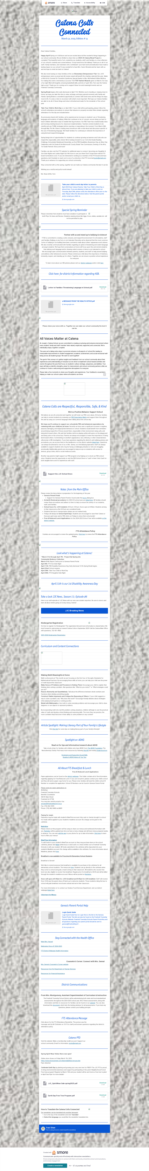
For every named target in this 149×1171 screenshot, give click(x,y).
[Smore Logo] (50, 2)
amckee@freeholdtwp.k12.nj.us (51, 804)
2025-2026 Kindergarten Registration (53, 635)
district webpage (86, 263)
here (101, 263)
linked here (95, 442)
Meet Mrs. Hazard (47, 942)
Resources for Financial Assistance (53, 973)
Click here (82, 534)
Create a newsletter (55, 1166)
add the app (62, 833)
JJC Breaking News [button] (74, 610)
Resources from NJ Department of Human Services (58, 969)
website (92, 1003)
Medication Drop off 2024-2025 (51, 946)
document (56, 1005)
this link (55, 729)
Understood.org (102, 750)
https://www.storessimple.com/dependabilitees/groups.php (60, 1061)
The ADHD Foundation (94, 748)
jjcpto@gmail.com (100, 158)
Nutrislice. (88, 874)
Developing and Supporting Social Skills (74, 755)
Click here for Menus (48, 895)
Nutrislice (47, 831)
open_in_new (105, 374)
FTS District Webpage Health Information (54, 951)
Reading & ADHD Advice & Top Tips (74, 757)
